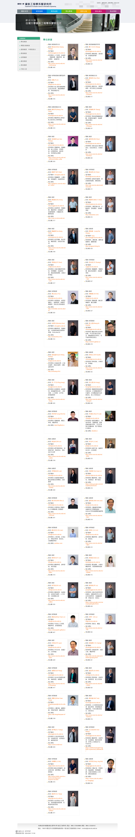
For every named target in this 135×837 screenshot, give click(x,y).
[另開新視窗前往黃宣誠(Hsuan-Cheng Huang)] (73, 359)
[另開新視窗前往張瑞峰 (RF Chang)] (110, 111)
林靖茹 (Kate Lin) (94, 558)
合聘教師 (24, 57)
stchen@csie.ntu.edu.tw (55, 115)
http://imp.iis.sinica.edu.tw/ (56, 218)
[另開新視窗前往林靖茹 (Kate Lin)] (110, 561)
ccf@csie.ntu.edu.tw (54, 267)
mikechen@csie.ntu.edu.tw (94, 204)
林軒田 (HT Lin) (56, 558)
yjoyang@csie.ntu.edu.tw (93, 647)
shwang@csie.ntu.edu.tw (93, 735)
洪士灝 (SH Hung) (94, 382)
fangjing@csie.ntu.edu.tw (93, 766)
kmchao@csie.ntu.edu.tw (93, 143)
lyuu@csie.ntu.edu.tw (54, 647)
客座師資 (24, 53)
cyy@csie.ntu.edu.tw (92, 267)
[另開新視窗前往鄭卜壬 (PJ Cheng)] (110, 52)
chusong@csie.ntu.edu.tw (56, 206)
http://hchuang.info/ (54, 371)
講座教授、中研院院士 (28, 49)
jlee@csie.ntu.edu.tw (92, 446)
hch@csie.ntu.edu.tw (54, 361)
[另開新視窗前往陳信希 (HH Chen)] (110, 177)
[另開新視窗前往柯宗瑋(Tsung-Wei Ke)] (73, 416)
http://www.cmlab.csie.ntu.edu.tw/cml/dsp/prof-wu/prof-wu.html (56, 778)
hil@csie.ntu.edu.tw (91, 621)
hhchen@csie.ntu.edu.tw (93, 176)
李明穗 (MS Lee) (57, 471)
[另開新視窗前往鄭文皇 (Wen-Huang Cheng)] (73, 52)
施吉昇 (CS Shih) (94, 670)
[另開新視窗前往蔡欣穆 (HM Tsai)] (110, 703)
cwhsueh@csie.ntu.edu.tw (93, 359)
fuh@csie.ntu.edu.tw (92, 298)
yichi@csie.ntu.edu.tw (54, 534)
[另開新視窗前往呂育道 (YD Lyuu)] (73, 648)
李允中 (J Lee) (93, 441)
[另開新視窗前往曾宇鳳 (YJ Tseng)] (73, 734)
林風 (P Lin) (55, 80)
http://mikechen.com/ (92, 215)
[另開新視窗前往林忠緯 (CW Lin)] (73, 446)
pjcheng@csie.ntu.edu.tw (93, 51)
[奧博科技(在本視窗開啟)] (17, 831)
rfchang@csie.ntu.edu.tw (93, 114)
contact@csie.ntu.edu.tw (89, 828)
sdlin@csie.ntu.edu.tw (55, 590)
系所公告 (83, 11)
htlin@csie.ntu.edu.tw (54, 562)
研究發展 (39, 11)
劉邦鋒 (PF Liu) (93, 585)
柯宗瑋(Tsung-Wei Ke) (58, 414)
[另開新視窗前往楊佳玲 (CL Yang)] (73, 799)
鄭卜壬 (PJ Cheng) (94, 47)
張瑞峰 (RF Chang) (94, 109)
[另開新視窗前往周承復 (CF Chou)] (73, 267)
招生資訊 (98, 11)
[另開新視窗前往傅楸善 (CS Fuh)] (110, 296)
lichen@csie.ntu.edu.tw (55, 298)
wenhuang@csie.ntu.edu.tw (56, 53)
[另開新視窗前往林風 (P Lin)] (73, 83)
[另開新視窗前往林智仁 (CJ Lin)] (110, 535)
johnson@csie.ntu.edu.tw (56, 145)
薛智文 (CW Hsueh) (95, 355)
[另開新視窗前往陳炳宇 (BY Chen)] (73, 177)
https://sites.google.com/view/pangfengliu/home (94, 603)
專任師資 (24, 41)
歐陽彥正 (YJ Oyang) (95, 643)
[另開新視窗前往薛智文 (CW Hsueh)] (110, 359)
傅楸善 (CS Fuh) (94, 294)
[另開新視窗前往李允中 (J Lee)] (110, 443)
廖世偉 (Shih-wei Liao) (96, 500)
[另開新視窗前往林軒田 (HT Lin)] (73, 560)
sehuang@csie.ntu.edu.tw (93, 329)
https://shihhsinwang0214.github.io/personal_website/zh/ (94, 749)
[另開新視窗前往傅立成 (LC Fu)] (73, 297)
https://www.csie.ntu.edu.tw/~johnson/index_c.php (57, 158)
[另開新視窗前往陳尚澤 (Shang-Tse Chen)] (73, 114)
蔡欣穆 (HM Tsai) (94, 698)
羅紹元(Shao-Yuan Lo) (58, 617)
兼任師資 (24, 61)
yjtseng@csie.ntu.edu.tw (55, 734)
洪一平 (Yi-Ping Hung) (58, 382)
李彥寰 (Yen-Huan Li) (95, 471)
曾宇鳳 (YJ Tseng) (57, 730)
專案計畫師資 (25, 45)
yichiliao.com (58, 543)
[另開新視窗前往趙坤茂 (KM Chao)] (110, 144)
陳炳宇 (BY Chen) (57, 172)
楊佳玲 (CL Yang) (57, 794)
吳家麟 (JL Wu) (56, 761)
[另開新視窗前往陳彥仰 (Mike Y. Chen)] (110, 204)
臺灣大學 (104, 2)
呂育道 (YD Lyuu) (57, 643)
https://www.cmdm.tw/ (55, 744)
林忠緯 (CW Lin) (56, 441)
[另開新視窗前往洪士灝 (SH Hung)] (110, 387)
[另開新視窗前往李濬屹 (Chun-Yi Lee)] (110, 416)
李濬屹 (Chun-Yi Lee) (95, 414)
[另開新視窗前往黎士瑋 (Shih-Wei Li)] (73, 503)
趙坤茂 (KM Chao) (94, 139)
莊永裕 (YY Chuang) (95, 262)
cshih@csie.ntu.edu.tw (92, 675)
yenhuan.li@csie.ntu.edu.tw (94, 475)
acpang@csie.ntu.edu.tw (55, 675)
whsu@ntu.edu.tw (59, 326)
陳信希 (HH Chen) (94, 172)
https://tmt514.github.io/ (93, 342)
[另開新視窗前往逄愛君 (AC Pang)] (73, 675)
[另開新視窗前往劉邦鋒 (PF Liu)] (110, 590)
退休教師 (24, 65)
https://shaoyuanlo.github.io (56, 630)
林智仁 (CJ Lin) (93, 530)
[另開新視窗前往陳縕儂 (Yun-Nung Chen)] (73, 236)
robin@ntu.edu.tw (59, 175)
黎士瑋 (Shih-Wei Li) (58, 500)
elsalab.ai (94, 431)
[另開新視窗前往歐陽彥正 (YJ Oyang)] (110, 648)
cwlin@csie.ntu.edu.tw (55, 446)
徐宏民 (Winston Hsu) (58, 323)
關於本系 (24, 11)
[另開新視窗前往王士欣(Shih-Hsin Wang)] (110, 735)
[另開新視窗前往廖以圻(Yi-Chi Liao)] (73, 532)
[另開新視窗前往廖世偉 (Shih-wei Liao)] (110, 505)
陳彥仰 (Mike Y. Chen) (95, 200)
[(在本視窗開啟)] (37, 5)
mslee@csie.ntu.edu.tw (55, 475)
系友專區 (113, 11)
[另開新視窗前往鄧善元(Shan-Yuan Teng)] (73, 700)
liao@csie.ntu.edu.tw (92, 505)
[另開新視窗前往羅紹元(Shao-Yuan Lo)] (73, 620)
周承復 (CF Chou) (57, 262)
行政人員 (24, 69)
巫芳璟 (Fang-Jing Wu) (96, 761)
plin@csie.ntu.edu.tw (54, 84)
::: (96, 2)
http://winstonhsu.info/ (55, 337)
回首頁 (98, 2)
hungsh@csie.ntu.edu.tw (93, 387)
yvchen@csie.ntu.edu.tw (55, 237)
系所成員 (54, 11)
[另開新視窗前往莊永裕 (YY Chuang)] (110, 267)
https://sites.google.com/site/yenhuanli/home (94, 484)
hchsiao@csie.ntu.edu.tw (93, 84)
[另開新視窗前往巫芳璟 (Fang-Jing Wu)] (110, 765)
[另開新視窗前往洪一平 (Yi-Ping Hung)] (73, 387)
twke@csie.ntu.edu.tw (55, 418)
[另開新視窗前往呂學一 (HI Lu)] (110, 619)
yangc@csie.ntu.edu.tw (55, 798)
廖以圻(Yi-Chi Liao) (57, 530)
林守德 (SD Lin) (56, 585)
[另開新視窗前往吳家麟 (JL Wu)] (73, 766)
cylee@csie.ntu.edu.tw (92, 418)
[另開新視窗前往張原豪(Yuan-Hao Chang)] (73, 141)
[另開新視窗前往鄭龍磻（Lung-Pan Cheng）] (110, 236)
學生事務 (68, 11)
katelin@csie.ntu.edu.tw (93, 562)
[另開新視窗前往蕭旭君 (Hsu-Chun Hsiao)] (110, 80)
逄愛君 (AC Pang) (57, 670)
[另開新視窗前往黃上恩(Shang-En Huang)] (110, 328)
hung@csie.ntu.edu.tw (55, 387)
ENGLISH (116, 2)
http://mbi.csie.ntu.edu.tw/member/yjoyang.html (94, 656)
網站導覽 (110, 2)
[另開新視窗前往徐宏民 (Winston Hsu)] (73, 328)
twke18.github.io (59, 425)
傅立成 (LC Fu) (56, 294)
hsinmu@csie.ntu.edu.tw (93, 702)
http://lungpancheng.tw (93, 246)
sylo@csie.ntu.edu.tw (54, 621)
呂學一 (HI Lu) (93, 617)
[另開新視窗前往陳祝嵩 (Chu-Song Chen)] (73, 204)
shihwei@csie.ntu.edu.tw (55, 505)
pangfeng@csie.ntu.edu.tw (94, 590)
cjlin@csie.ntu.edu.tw (92, 534)
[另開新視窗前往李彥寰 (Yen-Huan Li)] (110, 476)
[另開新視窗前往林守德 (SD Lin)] (73, 590)
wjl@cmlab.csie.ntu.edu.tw (56, 766)
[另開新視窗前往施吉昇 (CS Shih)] (110, 675)
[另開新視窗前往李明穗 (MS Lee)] (73, 476)
